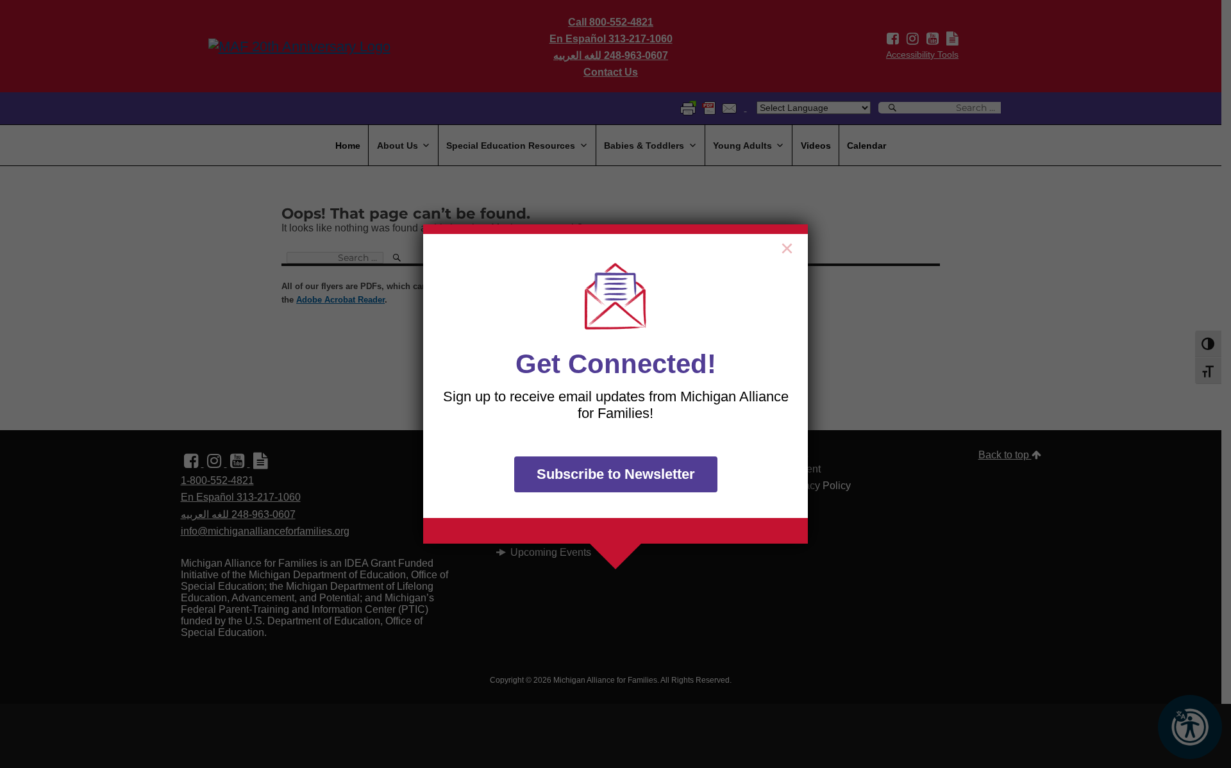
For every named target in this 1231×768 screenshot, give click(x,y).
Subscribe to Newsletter (616, 474)
